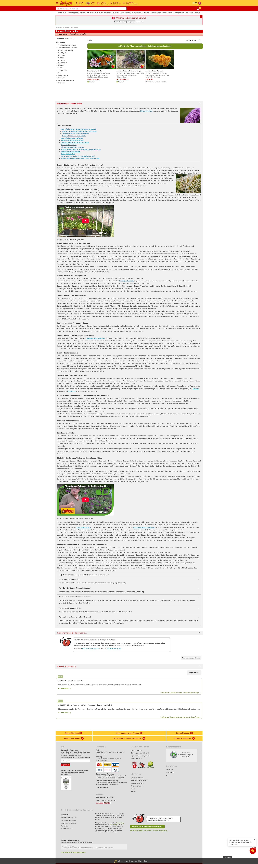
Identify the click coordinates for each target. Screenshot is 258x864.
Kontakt (133, 791)
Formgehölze (62, 70)
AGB (167, 775)
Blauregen (61, 60)
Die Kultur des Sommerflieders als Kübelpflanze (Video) (78, 156)
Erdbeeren (107, 12)
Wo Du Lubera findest (137, 783)
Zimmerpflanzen (179, 12)
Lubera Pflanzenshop (65, 39)
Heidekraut (61, 78)
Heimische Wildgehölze (66, 80)
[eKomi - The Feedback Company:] (173, 754)
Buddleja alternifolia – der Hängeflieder (74, 136)
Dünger (191, 12)
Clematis (61, 65)
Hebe (59, 73)
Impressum (169, 769)
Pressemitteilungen (137, 786)
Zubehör (197, 12)
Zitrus (122, 12)
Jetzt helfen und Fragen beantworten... (73, 852)
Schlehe (196, 389)
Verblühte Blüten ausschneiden (70, 151)
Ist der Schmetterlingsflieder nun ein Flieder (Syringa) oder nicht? (81, 149)
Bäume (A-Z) (62, 53)
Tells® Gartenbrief (66, 829)
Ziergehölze (139, 12)
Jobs (132, 789)
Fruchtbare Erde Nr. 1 (83, 527)
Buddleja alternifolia (126, 281)
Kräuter (127, 12)
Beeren (101, 12)
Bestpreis (82, 12)
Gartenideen (90, 12)
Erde (186, 12)
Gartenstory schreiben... (191, 658)
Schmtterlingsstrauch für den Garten (72, 147)
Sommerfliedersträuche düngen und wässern (75, 142)
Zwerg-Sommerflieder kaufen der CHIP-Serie (75, 133)
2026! (65, 12)
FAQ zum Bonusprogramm (90, 648)
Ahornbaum (62, 55)
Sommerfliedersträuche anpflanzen (72, 138)
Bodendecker (62, 63)
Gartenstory (120, 823)
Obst (96, 12)
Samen (170, 12)
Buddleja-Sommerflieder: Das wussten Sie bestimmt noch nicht (80, 158)
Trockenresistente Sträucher (67, 48)
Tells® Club (64, 814)
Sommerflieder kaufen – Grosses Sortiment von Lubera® (78, 129)
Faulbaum (71, 391)
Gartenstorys (65, 826)
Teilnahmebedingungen (114, 648)
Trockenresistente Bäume (67, 45)
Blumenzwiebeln (156, 12)
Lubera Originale (73, 12)
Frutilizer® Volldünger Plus (95, 338)
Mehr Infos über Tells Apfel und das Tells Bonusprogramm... (149, 830)
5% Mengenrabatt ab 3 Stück (140, 753)
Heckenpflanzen (63, 75)
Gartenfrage (114, 824)
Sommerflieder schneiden (68, 145)
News (60, 12)
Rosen (133, 12)
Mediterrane (115, 12)
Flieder (60, 68)
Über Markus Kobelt (137, 777)
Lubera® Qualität (136, 750)
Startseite (58, 27)
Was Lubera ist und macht (139, 780)
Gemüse (164, 12)
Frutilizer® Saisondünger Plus (143, 527)
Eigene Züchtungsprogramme (140, 756)
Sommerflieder (75, 27)
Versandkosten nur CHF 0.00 (105, 797)
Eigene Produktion (136, 758)
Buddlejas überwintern (68, 154)
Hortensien (61, 83)
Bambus (61, 58)
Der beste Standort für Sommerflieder (72, 140)
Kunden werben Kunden (68, 823)
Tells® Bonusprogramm (68, 817)
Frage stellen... (194, 673)
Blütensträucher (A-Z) (65, 50)
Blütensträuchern (146, 111)
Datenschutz (170, 772)
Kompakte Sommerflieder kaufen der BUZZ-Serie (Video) (79, 131)
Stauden (147, 12)
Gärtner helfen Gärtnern (68, 820)
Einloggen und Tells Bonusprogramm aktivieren (147, 826)
